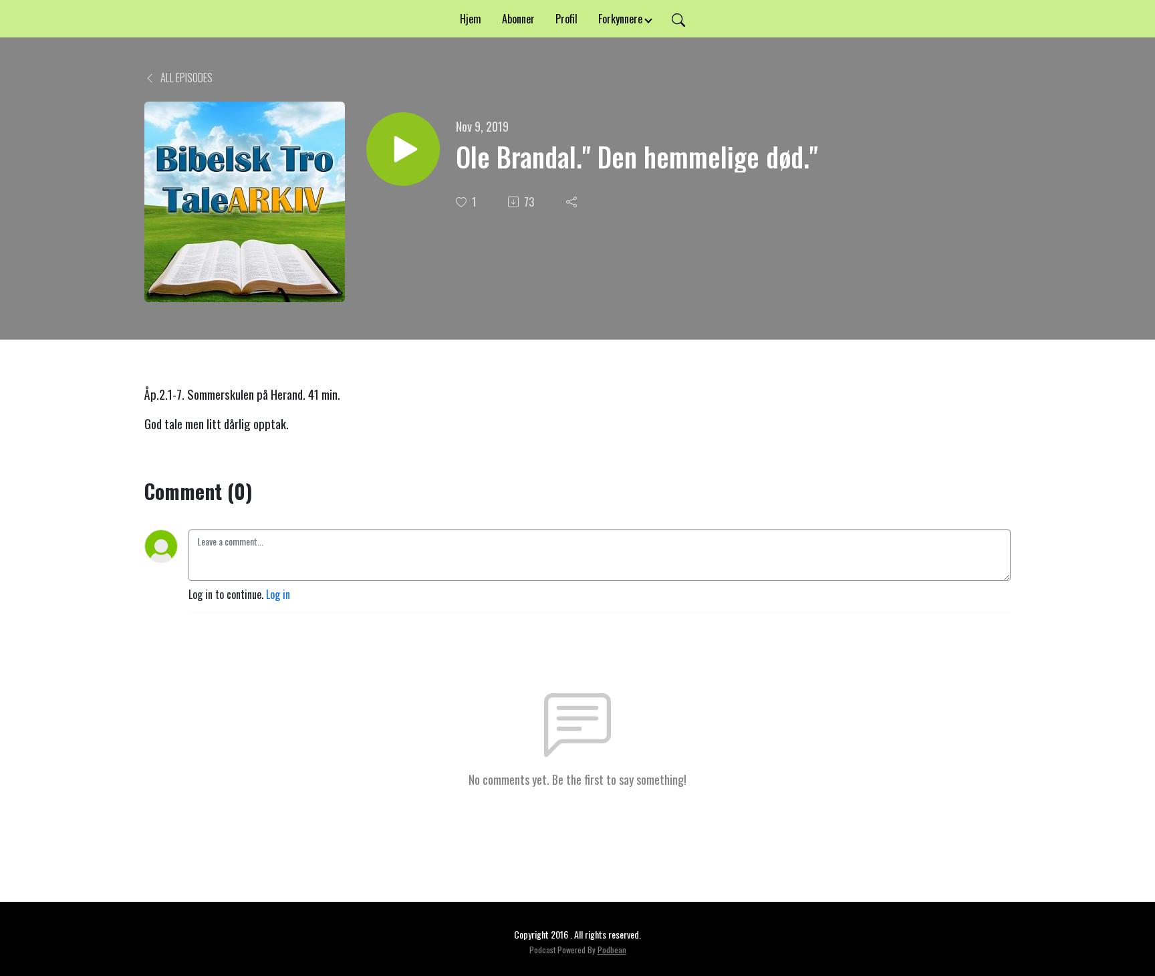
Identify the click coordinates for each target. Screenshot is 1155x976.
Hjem (470, 19)
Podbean (612, 949)
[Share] (573, 202)
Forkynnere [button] (620, 19)
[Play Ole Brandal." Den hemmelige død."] (403, 149)
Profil (566, 19)
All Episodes (185, 78)
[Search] (678, 18)
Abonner (518, 19)
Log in (278, 594)
